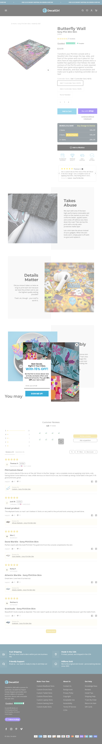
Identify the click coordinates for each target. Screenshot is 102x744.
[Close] (76, 344)
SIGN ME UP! (37, 393)
